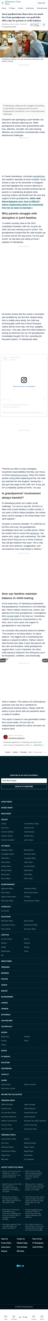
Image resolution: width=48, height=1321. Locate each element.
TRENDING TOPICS (8, 1135)
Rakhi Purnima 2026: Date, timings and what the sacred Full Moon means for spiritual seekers (33, 1175)
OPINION (4, 1009)
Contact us (21, 1239)
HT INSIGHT (5, 1057)
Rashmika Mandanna (8, 1117)
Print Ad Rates (22, 1247)
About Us (4, 1239)
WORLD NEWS (7, 808)
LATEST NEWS (6, 802)
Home (4, 8)
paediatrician (39, 176)
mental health (13, 616)
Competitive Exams (8, 925)
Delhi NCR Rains (7, 1104)
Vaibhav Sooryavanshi (9, 1121)
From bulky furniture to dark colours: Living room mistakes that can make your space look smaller (34, 1227)
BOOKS (4, 1051)
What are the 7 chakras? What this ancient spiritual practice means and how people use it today (34, 1187)
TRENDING (5, 967)
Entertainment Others (32, 901)
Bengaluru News (7, 850)
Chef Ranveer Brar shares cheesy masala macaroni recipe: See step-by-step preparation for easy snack (35, 1200)
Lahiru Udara (28, 840)
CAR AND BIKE (6, 1021)
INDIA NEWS (6, 814)
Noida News (28, 870)
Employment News (31, 925)
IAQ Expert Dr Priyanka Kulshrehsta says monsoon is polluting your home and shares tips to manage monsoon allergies (11, 1214)
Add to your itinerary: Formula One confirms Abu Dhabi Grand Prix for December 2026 (11, 1199)
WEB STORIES (6, 961)
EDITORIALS (5, 1015)
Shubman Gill (29, 828)
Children (15, 752)
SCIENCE (4, 1003)
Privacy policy (6, 1243)
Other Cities (28, 878)
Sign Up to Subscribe (24, 786)
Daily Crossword (30, 1084)
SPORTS (4, 1032)
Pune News (28, 874)
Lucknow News (29, 866)
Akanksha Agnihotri (10, 26)
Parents (7, 752)
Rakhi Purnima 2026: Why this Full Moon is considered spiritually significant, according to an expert (12, 1187)
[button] (2, 3)
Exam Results (6, 929)
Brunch (26, 939)
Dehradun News (30, 854)
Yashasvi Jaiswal (7, 836)
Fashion (4, 943)
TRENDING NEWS (8, 1100)
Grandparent (33, 752)
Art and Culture (6, 939)
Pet (2, 955)
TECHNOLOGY (6, 1026)
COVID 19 (5, 1074)
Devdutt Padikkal (7, 832)
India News (30, 8)
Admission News (7, 921)
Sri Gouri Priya (6, 1125)
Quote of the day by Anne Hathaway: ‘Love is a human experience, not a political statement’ (11, 1174)
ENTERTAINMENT (8, 884)
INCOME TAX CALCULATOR (11, 1094)
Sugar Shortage (29, 1104)
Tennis (26, 1041)
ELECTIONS (5, 1062)
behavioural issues (19, 475)
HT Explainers (29, 1159)
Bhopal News (29, 850)
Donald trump (6, 1108)
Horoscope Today (30, 1129)
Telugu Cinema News (8, 897)
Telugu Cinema (29, 1147)
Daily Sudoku (6, 1084)
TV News (27, 897)
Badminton (5, 1037)
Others (3, 1045)
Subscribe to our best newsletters (24, 775)
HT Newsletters (37, 1243)
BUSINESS (5, 973)
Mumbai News (6, 870)
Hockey (4, 1041)
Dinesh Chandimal (7, 840)
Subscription (5, 1247)
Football (27, 1037)
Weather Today (22, 1243)
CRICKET (4, 820)
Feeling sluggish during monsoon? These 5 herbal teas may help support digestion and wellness (33, 1213)
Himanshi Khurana (30, 1113)
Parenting (23, 752)
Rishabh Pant (28, 836)
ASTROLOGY (6, 907)
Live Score (5, 828)
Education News (30, 929)
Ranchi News (6, 878)
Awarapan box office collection (35, 1121)
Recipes (26, 947)
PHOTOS (4, 979)
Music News (5, 893)
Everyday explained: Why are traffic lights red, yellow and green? (11, 1226)
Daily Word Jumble (8, 1088)
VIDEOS (4, 985)
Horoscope (5, 911)
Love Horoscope (7, 1129)
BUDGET (4, 991)
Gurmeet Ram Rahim (8, 1113)
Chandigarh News (7, 854)
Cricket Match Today (31, 824)
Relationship (5, 951)
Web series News (7, 901)
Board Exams (28, 921)
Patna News (5, 874)
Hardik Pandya (29, 832)
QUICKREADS (6, 1068)
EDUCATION (6, 917)
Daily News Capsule (9, 781)
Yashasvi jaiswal (29, 1117)
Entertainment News (8, 1151)
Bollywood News (7, 888)
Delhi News (5, 858)
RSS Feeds (20, 1251)
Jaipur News (28, 862)
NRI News (5, 1159)
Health (3, 947)
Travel (26, 951)
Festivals (27, 943)
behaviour (34, 533)
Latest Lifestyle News (12, 1167)
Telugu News (5, 1155)
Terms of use (37, 1239)
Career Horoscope (30, 1125)
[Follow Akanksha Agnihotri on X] (19, 27)
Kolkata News (6, 866)
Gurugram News (30, 858)
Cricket (20, 8)
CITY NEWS (5, 846)
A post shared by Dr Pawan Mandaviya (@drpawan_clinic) (24, 412)
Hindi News (28, 1155)
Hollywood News (30, 888)
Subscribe (41, 3)
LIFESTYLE (5, 935)
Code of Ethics (37, 1247)
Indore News (5, 862)
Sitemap (4, 1251)
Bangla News (28, 1151)
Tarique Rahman (30, 1108)
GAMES (4, 1080)
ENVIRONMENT (7, 997)
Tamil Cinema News (31, 893)
